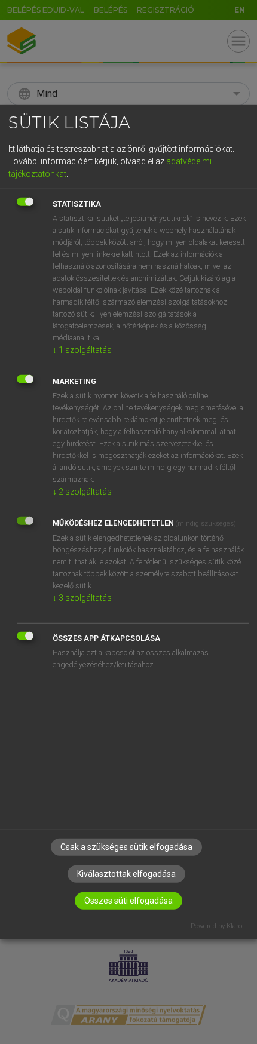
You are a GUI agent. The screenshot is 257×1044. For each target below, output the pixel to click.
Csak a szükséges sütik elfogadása (126, 846)
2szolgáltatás (82, 491)
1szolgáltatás (82, 349)
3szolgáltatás (82, 597)
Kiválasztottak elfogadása (126, 873)
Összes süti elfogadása (128, 900)
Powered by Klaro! (217, 925)
